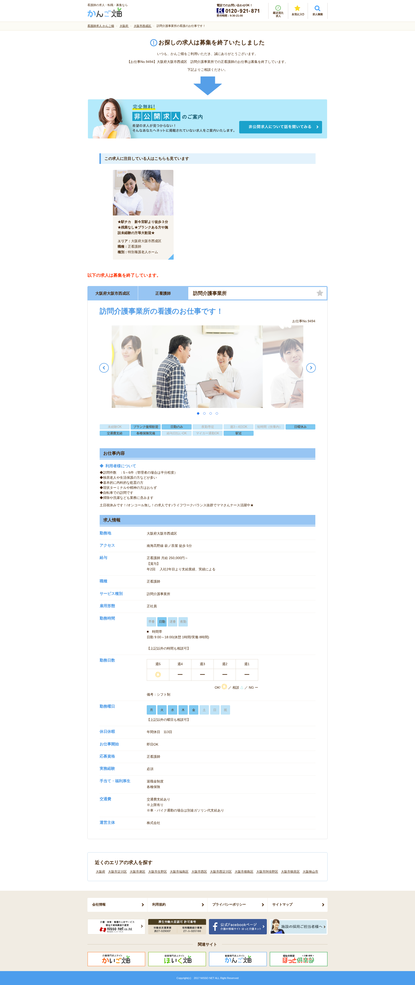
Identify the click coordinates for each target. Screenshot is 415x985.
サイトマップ (282, 904)
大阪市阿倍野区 (267, 871)
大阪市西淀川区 (221, 871)
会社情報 (99, 904)
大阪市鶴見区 (290, 871)
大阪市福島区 (179, 871)
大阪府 (100, 871)
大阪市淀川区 (117, 871)
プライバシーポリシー (229, 904)
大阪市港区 (137, 871)
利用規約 (159, 904)
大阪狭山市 (310, 871)
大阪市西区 (199, 871)
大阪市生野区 (157, 871)
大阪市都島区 (244, 871)
